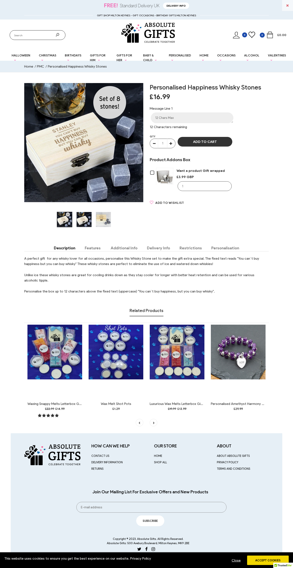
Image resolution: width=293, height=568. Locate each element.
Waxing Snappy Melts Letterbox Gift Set (57, 404)
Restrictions (191, 248)
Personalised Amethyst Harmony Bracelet (243, 404)
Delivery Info (176, 5)
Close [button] (236, 560)
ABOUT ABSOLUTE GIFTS (233, 455)
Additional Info (123, 248)
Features (93, 248)
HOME (158, 455)
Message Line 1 (161, 108)
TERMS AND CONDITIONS (233, 468)
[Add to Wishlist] (76, 329)
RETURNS (97, 468)
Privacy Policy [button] (140, 558)
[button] (48, 416)
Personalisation (225, 248)
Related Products (146, 310)
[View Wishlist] (248, 35)
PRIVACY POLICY (227, 462)
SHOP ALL (160, 462)
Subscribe (150, 521)
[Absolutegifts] (148, 41)
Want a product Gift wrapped (201, 171)
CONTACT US (100, 455)
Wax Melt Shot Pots (116, 404)
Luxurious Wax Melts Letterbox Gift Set (179, 404)
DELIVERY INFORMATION (107, 462)
